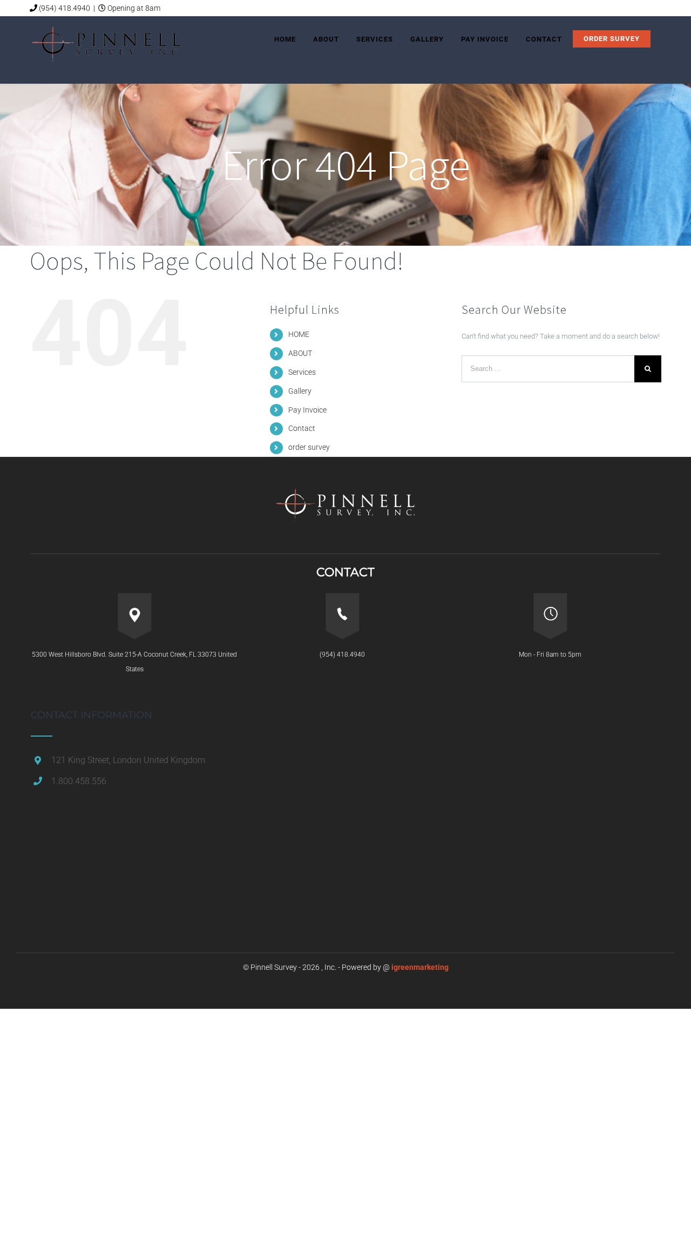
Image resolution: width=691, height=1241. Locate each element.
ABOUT (300, 353)
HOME (298, 334)
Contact (301, 428)
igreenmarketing (420, 967)
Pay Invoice (307, 410)
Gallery (299, 391)
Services (302, 372)
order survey (309, 447)
